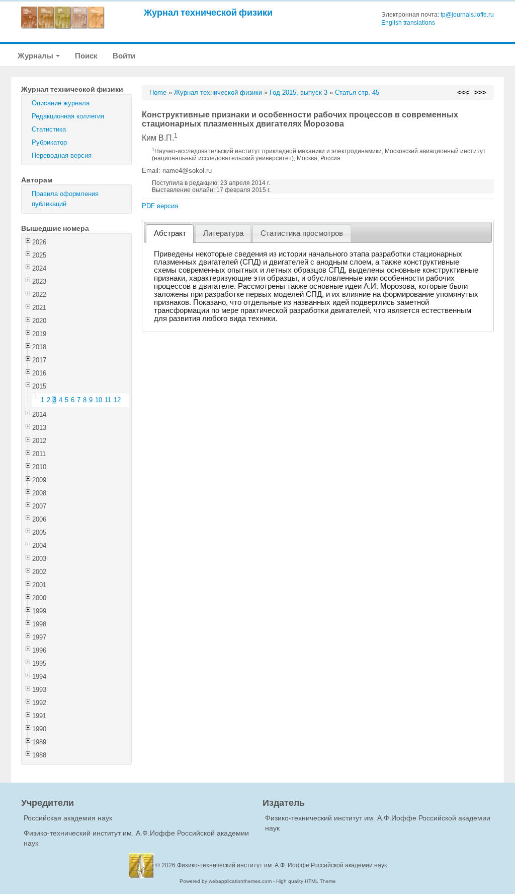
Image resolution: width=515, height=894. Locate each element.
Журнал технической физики (208, 12)
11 (108, 400)
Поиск (86, 55)
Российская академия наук (68, 818)
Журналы (36, 55)
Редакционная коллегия (68, 116)
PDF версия (160, 206)
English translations (408, 22)
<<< (463, 92)
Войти (124, 55)
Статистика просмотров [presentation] (302, 233)
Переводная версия (62, 155)
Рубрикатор (49, 142)
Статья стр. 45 (357, 92)
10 (98, 400)
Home (157, 92)
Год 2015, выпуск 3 (298, 92)
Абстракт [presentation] (170, 233)
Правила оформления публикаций (65, 199)
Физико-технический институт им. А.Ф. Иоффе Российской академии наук (282, 865)
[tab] (170, 233)
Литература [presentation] (223, 233)
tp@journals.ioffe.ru (467, 14)
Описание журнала (61, 103)
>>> (480, 92)
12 (117, 400)
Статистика (49, 129)
